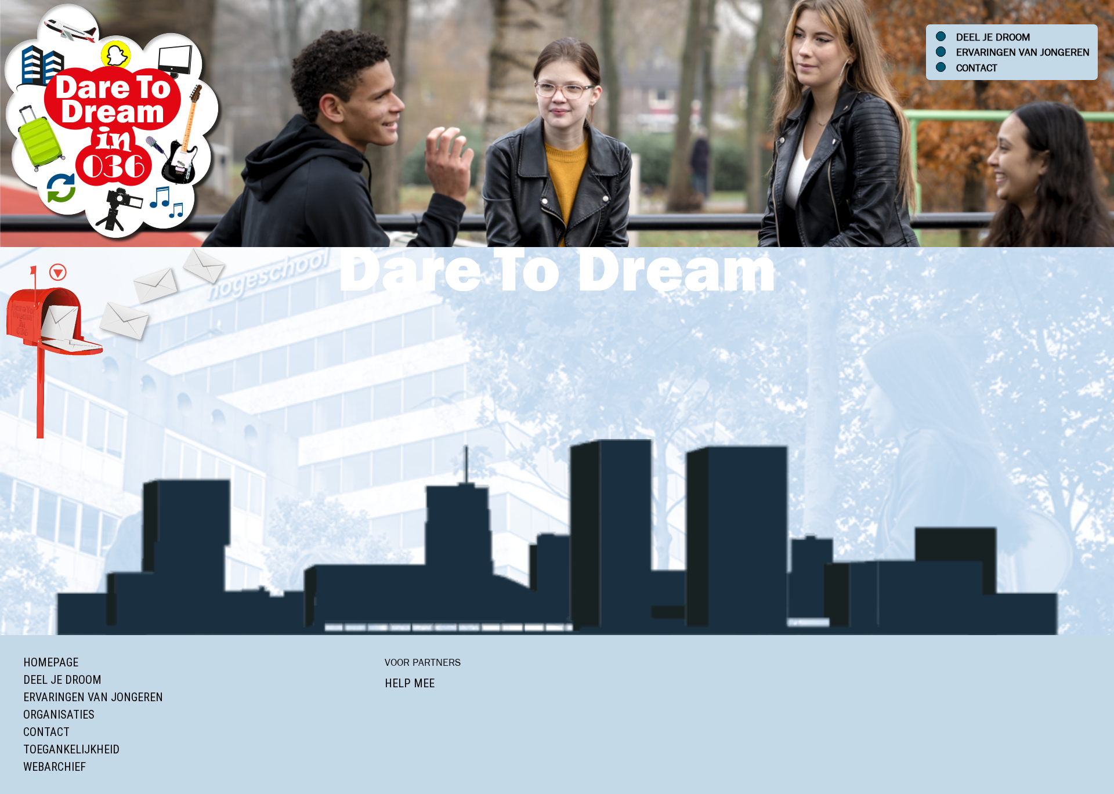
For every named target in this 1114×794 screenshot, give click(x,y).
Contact (976, 68)
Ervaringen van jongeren (1023, 52)
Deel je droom (993, 37)
